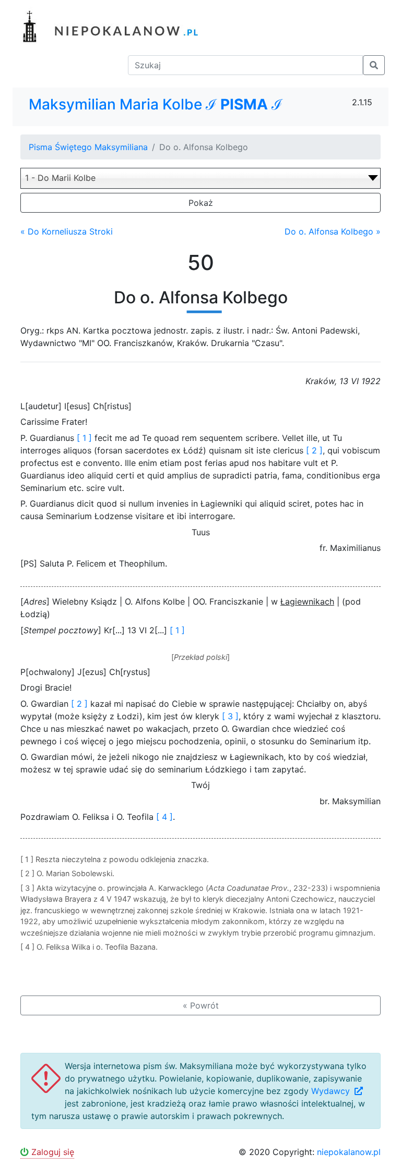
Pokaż (200, 203)
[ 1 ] (84, 438)
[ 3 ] (230, 716)
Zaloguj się (51, 1152)
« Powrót (201, 1005)
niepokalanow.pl (349, 1152)
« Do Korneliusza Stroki (66, 231)
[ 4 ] (164, 817)
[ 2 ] (314, 450)
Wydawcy (331, 1091)
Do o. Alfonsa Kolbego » (333, 231)
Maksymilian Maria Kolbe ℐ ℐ (155, 104)
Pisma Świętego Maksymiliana (88, 147)
